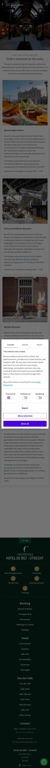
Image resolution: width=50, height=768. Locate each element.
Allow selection (25, 415)
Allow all (25, 423)
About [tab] (39, 344)
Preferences (25, 394)
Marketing (39, 394)
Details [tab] (25, 344)
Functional (10, 394)
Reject (25, 408)
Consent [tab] (10, 344)
